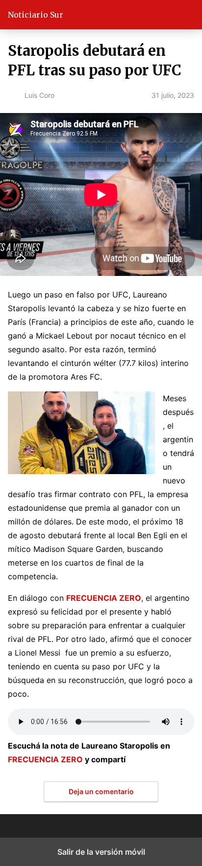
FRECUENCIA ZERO (45, 759)
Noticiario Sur (35, 15)
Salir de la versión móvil (101, 852)
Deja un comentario (101, 791)
